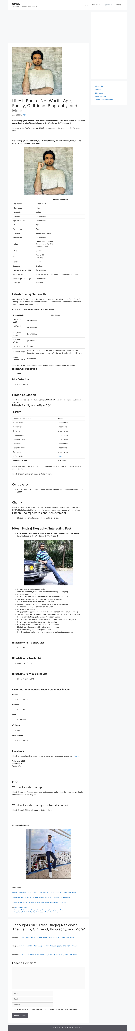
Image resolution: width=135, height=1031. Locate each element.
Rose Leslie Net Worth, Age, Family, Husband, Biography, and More (36, 912)
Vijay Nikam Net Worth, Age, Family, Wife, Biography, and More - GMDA (48, 946)
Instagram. (76, 756)
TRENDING (96, 5)
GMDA (16, 3)
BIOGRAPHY (108, 5)
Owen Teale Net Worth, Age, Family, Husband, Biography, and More (39, 902)
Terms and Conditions (104, 100)
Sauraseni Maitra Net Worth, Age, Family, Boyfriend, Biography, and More (41, 897)
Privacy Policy (100, 96)
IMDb (60, 456)
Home (86, 5)
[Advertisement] (45, 27)
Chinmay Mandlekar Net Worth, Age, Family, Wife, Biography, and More (48, 954)
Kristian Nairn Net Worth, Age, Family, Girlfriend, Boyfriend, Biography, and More (44, 892)
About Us (99, 86)
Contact (98, 90)
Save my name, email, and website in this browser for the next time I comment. (45, 1009)
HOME (26, 907)
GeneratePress (77, 1028)
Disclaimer (99, 93)
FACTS (118, 5)
